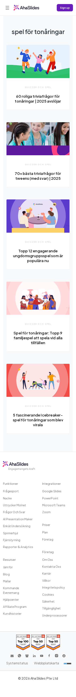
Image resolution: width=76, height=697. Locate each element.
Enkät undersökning (17, 526)
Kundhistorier (12, 613)
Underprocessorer (54, 615)
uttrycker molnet (14, 505)
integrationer (51, 483)
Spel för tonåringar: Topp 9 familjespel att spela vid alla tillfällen (38, 338)
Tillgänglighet (51, 608)
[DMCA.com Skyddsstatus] (67, 663)
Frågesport (11, 491)
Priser (46, 525)
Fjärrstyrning (11, 540)
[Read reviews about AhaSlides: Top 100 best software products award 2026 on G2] (23, 642)
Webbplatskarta (46, 663)
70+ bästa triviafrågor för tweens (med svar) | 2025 (38, 176)
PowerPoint (50, 498)
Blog (6, 574)
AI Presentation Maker (18, 519)
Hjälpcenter (11, 599)
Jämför (8, 567)
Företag (47, 539)
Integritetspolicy (53, 587)
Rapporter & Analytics (18, 547)
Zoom (46, 512)
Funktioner (10, 483)
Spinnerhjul (10, 533)
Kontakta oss (51, 566)
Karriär (46, 573)
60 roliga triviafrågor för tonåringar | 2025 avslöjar (38, 98)
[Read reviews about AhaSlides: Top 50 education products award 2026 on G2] (38, 642)
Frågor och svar (14, 512)
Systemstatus (17, 663)
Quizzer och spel (38, 87)
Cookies (48, 594)
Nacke (7, 498)
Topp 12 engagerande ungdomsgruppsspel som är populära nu (38, 255)
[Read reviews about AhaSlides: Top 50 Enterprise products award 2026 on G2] (53, 642)
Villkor (46, 580)
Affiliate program (15, 606)
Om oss (47, 559)
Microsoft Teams (53, 505)
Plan (45, 532)
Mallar (7, 581)
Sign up (65, 7)
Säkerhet (48, 601)
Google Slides (52, 491)
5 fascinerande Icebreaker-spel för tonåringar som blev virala (38, 420)
